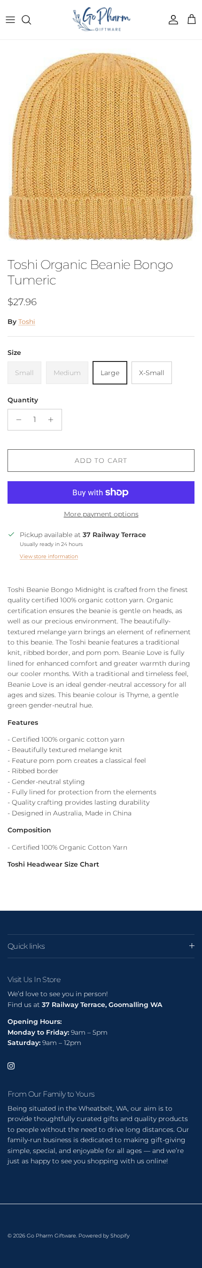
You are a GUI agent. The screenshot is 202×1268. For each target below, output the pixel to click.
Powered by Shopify (104, 1235)
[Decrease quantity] (16, 419)
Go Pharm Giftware (51, 1235)
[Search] (31, 19)
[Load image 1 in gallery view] (101, 146)
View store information (49, 556)
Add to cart (101, 460)
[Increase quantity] (53, 419)
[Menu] (10, 19)
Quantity (23, 400)
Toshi (26, 321)
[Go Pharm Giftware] (101, 20)
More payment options (101, 514)
